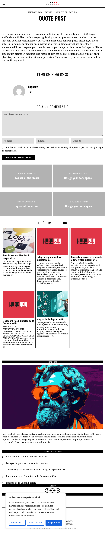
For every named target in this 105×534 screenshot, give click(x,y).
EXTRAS (48, 12)
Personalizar (17, 522)
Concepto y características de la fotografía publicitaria (86, 258)
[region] (35, 511)
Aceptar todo (54, 522)
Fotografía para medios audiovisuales (49, 258)
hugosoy (33, 86)
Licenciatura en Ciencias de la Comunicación (18, 322)
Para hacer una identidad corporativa (16, 256)
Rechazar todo (35, 522)
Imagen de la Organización (50, 319)
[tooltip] (38, 74)
